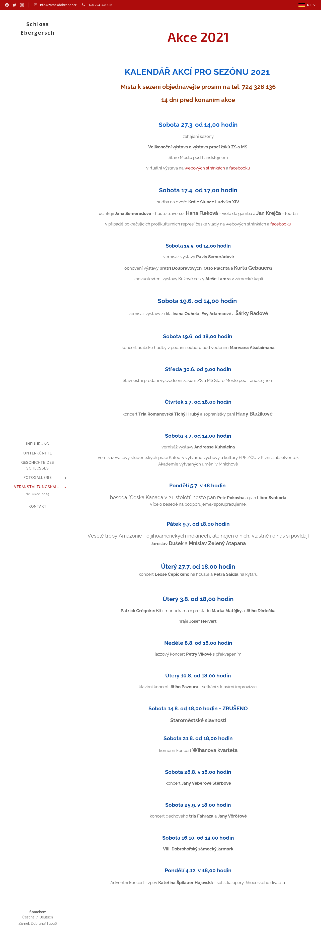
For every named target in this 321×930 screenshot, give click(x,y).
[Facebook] (7, 5)
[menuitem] (38, 444)
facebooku (239, 167)
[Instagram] (22, 5)
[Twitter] (14, 5)
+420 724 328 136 (99, 5)
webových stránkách (205, 167)
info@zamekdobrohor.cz (57, 5)
